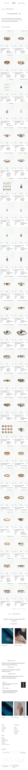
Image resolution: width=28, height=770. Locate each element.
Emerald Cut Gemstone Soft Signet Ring (6, 415)
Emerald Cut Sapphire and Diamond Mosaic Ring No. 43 (20, 170)
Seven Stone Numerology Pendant (20, 245)
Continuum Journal (6, 744)
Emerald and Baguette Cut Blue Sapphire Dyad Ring (6, 601)
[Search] (3, 3)
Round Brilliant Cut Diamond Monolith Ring (20, 601)
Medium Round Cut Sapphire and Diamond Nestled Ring (20, 293)
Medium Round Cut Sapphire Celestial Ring (20, 342)
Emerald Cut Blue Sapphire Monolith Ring (20, 575)
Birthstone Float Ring (19, 72)
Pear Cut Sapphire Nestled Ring (20, 439)
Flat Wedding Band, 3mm (6, 485)
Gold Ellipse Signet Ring (19, 553)
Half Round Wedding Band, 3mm (20, 507)
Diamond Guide (5, 740)
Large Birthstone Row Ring (6, 72)
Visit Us (15, 729)
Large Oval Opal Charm (5, 121)
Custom (3, 741)
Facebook (4, 728)
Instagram (4, 727)
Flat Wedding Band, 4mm (20, 463)
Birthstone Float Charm (5, 439)
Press (3, 731)
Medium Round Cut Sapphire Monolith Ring (6, 293)
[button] (8, 3)
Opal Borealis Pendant (19, 96)
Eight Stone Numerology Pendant (6, 269)
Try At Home (16, 731)
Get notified (22, 752)
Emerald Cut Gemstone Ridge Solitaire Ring (20, 415)
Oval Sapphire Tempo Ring (6, 48)
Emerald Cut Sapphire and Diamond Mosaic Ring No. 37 (6, 145)
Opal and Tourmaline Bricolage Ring (6, 575)
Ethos (3, 737)
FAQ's (15, 727)
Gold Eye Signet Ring (5, 529)
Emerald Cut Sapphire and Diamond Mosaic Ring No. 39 (6, 170)
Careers (15, 733)
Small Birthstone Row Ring (20, 48)
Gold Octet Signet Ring (5, 553)
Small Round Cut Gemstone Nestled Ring (6, 318)
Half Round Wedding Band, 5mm (20, 485)
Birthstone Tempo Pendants (6, 195)
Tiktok (3, 729)
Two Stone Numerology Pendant (20, 220)
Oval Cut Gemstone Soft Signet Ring (20, 390)
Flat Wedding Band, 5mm (6, 463)
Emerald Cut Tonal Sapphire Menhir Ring (6, 366)
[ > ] (24, 608)
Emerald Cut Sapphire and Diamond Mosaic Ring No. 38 (20, 145)
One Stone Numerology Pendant (6, 220)
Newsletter (4, 749)
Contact (15, 728)
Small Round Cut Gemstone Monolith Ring (20, 318)
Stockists (16, 732)
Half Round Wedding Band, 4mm (6, 507)
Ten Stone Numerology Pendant (20, 269)
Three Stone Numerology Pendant (6, 245)
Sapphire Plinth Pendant (20, 195)
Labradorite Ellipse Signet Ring (20, 529)
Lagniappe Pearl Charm (19, 121)
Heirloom (4, 742)
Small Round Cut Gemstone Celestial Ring (6, 342)
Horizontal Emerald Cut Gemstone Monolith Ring (6, 390)
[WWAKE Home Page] (14, 3)
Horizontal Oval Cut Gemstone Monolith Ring (20, 366)
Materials (4, 738)
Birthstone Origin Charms (6, 96)
